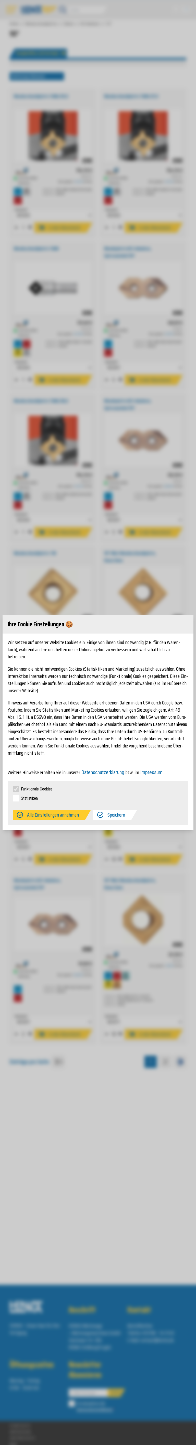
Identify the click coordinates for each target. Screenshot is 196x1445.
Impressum (151, 772)
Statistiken (29, 798)
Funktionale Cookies (37, 789)
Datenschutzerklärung (102, 772)
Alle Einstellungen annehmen (53, 815)
